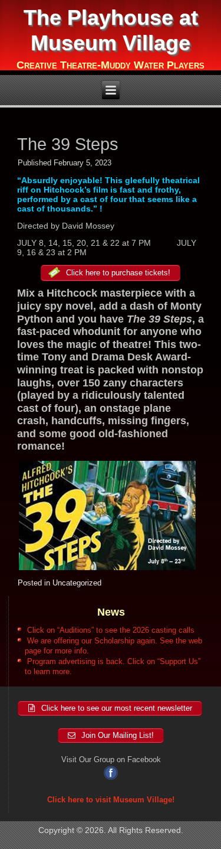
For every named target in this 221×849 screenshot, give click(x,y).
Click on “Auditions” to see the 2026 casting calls (110, 630)
